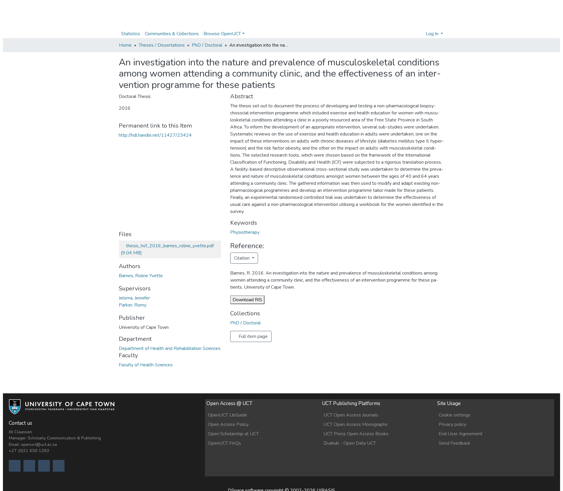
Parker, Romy (132, 305)
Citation (242, 258)
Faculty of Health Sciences (146, 365)
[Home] (61, 409)
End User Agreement (460, 434)
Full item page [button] (253, 336)
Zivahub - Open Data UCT (349, 443)
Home (125, 45)
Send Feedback (454, 443)
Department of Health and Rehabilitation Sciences (170, 348)
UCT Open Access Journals (350, 415)
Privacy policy (452, 424)
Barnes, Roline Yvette (141, 275)
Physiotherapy (245, 232)
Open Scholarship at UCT (233, 434)
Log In (433, 34)
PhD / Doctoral (207, 45)
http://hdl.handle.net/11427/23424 (155, 135)
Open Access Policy (228, 424)
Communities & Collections (172, 34)
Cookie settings (454, 415)
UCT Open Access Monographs (355, 424)
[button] (419, 33)
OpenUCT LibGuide (227, 415)
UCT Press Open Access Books (356, 434)
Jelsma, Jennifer (134, 298)
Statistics (130, 34)
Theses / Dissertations (162, 45)
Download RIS (247, 300)
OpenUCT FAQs (224, 443)
